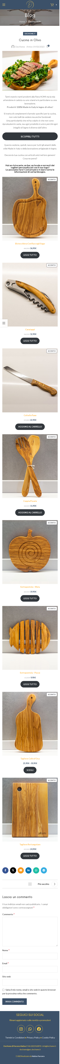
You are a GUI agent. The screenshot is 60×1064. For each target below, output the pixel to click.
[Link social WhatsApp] (36, 870)
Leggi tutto (30, 255)
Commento (8, 914)
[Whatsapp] (30, 1029)
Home (22, 21)
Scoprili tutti (30, 136)
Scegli (30, 770)
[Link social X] (13, 870)
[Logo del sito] (30, 4)
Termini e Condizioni (15, 1037)
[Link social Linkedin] (28, 870)
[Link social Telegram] (44, 870)
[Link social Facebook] (5, 870)
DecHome (20, 46)
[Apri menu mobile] (4, 5)
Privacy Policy (33, 1037)
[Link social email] (21, 870)
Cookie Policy (48, 1037)
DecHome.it (34, 21)
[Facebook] (39, 1029)
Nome (6, 950)
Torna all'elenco (30, 884)
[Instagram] (21, 1029)
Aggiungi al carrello (30, 426)
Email (5, 963)
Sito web (6, 976)
